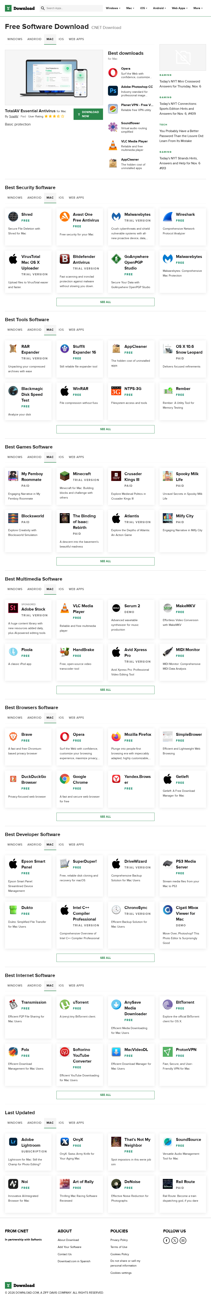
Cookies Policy (119, 1254)
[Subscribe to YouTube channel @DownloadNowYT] (183, 1240)
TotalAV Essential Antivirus (35, 111)
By (11, 116)
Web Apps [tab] (76, 39)
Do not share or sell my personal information (125, 1263)
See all (105, 302)
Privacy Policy (119, 1240)
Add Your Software (69, 1247)
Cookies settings (121, 1272)
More (196, 8)
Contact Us (65, 1254)
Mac (129, 8)
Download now (90, 114)
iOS (142, 8)
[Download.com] (20, 8)
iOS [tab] (61, 39)
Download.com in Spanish (74, 1261)
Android (158, 8)
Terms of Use (118, 1247)
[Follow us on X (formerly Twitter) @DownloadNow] (174, 1240)
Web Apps (178, 8)
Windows (112, 8)
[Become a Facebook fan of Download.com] (166, 1240)
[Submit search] (43, 8)
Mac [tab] (50, 39)
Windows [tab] (14, 39)
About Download (68, 1240)
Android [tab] (34, 39)
